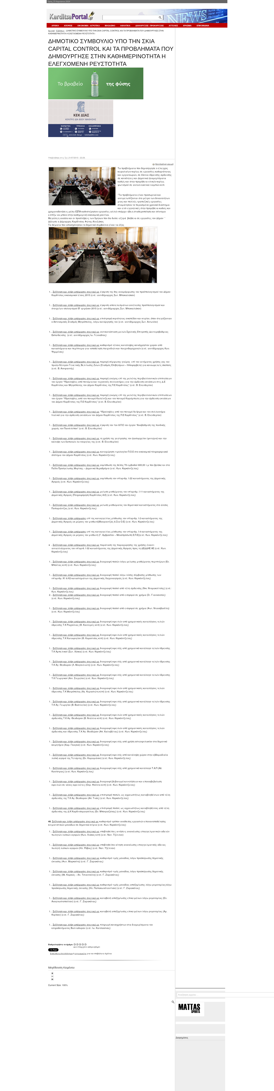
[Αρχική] (72, 15)
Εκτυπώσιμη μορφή (164, 164)
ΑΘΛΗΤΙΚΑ (125, 25)
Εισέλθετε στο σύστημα (61, 953)
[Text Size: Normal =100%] (52, 979)
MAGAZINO (110, 25)
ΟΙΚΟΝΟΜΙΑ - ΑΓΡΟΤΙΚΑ (88, 25)
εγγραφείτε (80, 953)
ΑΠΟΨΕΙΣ (68, 25)
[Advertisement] (104, 146)
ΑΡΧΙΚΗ (55, 25)
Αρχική (51, 30)
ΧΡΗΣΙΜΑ (187, 25)
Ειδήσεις (60, 30)
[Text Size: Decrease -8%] (52, 976)
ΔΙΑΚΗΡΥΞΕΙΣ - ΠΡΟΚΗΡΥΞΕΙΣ (149, 25)
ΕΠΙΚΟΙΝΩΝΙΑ (203, 25)
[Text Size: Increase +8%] (52, 973)
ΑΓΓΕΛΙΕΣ (173, 25)
